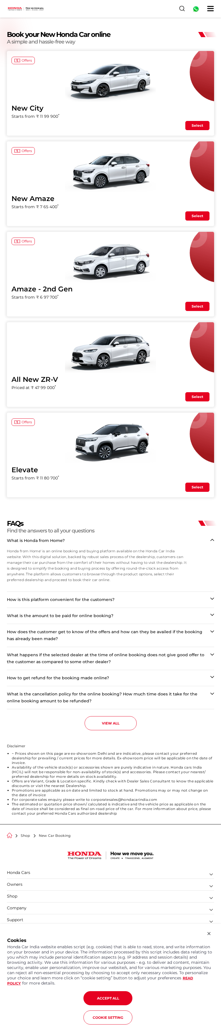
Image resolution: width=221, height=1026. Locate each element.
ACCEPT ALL (108, 998)
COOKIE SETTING (108, 1017)
